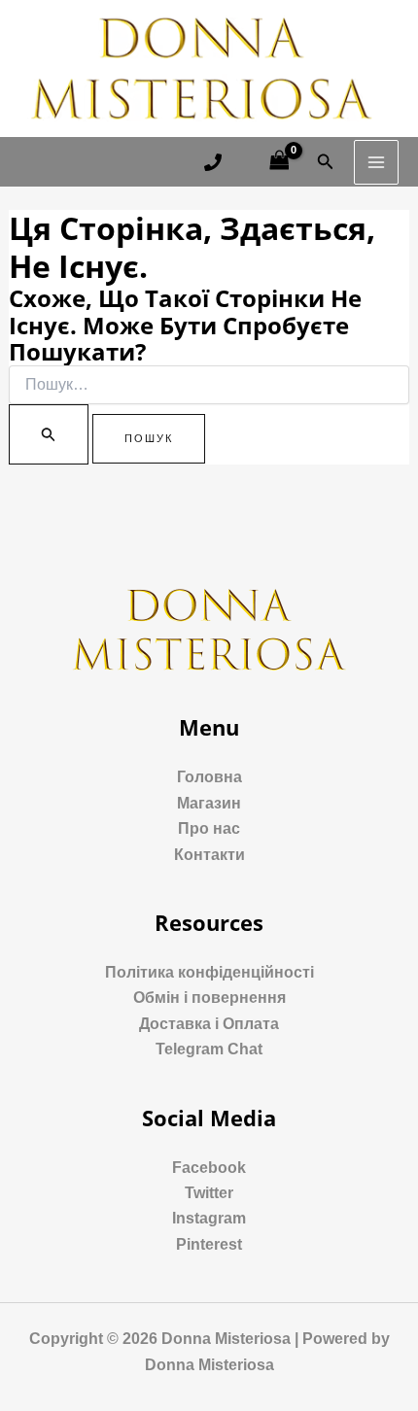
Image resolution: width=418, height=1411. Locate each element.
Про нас (209, 828)
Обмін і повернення (209, 997)
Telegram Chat (209, 1049)
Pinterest (209, 1244)
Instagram (209, 1218)
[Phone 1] (213, 162)
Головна (209, 777)
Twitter (209, 1193)
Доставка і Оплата (209, 1023)
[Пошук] (48, 434)
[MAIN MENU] (376, 162)
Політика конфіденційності (209, 972)
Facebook (209, 1167)
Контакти (209, 854)
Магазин (209, 803)
